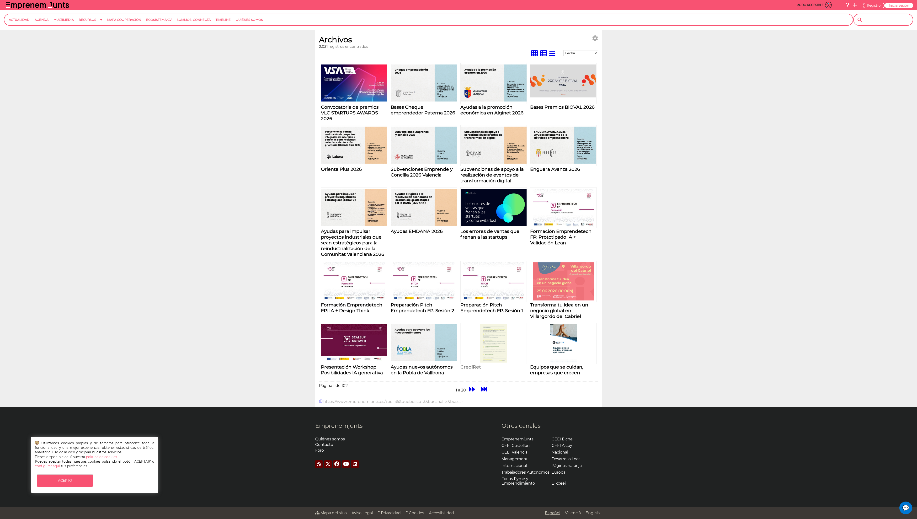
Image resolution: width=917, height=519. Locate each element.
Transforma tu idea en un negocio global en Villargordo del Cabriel (559, 310)
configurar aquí (47, 466)
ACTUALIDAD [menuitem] (19, 19)
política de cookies (101, 457)
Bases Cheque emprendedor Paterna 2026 (423, 110)
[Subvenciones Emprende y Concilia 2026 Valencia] (424, 162)
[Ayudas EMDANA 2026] (424, 224)
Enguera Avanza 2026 (555, 169)
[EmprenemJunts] (37, 8)
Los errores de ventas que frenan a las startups (489, 234)
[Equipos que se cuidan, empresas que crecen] (563, 361)
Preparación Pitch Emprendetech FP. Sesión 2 (422, 307)
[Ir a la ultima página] (484, 389)
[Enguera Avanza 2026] (563, 162)
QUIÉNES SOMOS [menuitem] (249, 19)
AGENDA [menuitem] (41, 19)
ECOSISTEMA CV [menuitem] (159, 19)
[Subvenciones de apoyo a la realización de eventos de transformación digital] (494, 162)
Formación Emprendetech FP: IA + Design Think (351, 307)
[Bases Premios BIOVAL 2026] (563, 96)
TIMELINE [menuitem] (223, 19)
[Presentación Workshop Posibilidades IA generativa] (354, 360)
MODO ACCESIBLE (810, 5)
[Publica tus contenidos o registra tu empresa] (855, 5)
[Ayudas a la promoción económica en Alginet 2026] (494, 100)
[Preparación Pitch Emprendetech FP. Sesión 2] (423, 299)
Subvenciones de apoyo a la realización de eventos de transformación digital (492, 174)
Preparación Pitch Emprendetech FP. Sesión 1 (491, 307)
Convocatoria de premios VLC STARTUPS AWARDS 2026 (350, 112)
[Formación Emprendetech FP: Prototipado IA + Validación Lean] (563, 225)
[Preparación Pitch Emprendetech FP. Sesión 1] (493, 299)
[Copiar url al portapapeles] (320, 401)
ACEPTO (65, 480)
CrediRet (470, 367)
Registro (874, 5)
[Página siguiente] (472, 389)
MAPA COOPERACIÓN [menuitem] (124, 19)
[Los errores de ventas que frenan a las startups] (494, 224)
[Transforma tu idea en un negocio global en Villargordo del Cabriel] (563, 299)
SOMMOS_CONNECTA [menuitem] (194, 19)
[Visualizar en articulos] (544, 54)
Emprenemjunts (339, 425)
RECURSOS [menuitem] (87, 19)
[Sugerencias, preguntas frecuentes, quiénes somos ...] (847, 5)
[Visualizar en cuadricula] (535, 54)
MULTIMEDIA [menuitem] (63, 19)
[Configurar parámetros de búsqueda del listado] (595, 38)
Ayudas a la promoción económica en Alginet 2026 (491, 110)
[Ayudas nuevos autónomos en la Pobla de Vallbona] (424, 360)
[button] (905, 508)
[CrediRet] (493, 361)
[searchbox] (887, 20)
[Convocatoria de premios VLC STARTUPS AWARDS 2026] (354, 100)
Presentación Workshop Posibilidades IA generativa (352, 369)
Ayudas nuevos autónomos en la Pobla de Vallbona (422, 369)
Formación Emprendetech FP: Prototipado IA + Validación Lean (561, 237)
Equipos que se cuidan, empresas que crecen (556, 369)
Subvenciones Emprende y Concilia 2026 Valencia (422, 172)
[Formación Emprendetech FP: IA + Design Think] (354, 299)
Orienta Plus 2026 (341, 169)
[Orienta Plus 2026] (354, 162)
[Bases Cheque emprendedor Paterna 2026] (424, 100)
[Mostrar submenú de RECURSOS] (101, 23)
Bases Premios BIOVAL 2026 (562, 107)
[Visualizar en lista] (553, 54)
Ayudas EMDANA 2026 (417, 231)
